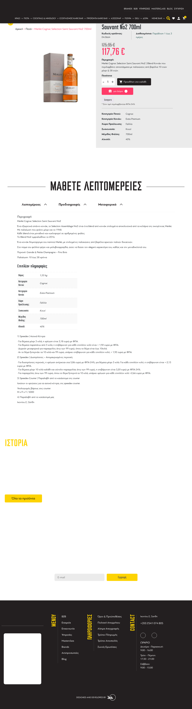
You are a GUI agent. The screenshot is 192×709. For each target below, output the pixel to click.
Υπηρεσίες (67, 634)
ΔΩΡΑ (145, 18)
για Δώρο (118, 91)
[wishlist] (173, 18)
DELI (137, 18)
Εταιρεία (66, 622)
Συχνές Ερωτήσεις (107, 646)
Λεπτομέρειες (31, 204)
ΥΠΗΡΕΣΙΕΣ (144, 8)
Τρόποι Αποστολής (108, 640)
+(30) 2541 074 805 (151, 623)
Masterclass (68, 640)
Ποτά (29, 28)
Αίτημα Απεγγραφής (108, 628)
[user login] (178, 18)
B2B (136, 8)
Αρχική (19, 28)
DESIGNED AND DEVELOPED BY (91, 697)
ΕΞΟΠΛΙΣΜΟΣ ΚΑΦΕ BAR (71, 18)
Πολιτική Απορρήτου (109, 622)
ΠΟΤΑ (26, 18)
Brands (65, 646)
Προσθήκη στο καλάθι (135, 81)
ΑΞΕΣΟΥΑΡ (116, 18)
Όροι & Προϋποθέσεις (110, 616)
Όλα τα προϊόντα (23, 498)
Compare (108, 100)
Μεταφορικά (107, 204)
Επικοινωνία (68, 628)
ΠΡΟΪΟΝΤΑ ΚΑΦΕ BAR (97, 18)
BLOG (170, 8)
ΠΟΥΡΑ (128, 18)
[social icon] (143, 635)
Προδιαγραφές (69, 204)
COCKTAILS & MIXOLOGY (44, 18)
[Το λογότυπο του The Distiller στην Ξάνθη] (94, 8)
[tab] (33, 204)
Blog (64, 659)
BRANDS (128, 8)
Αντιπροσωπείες (70, 652)
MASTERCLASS (158, 8)
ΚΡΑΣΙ (17, 18)
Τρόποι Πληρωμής (107, 634)
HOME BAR (157, 18)
